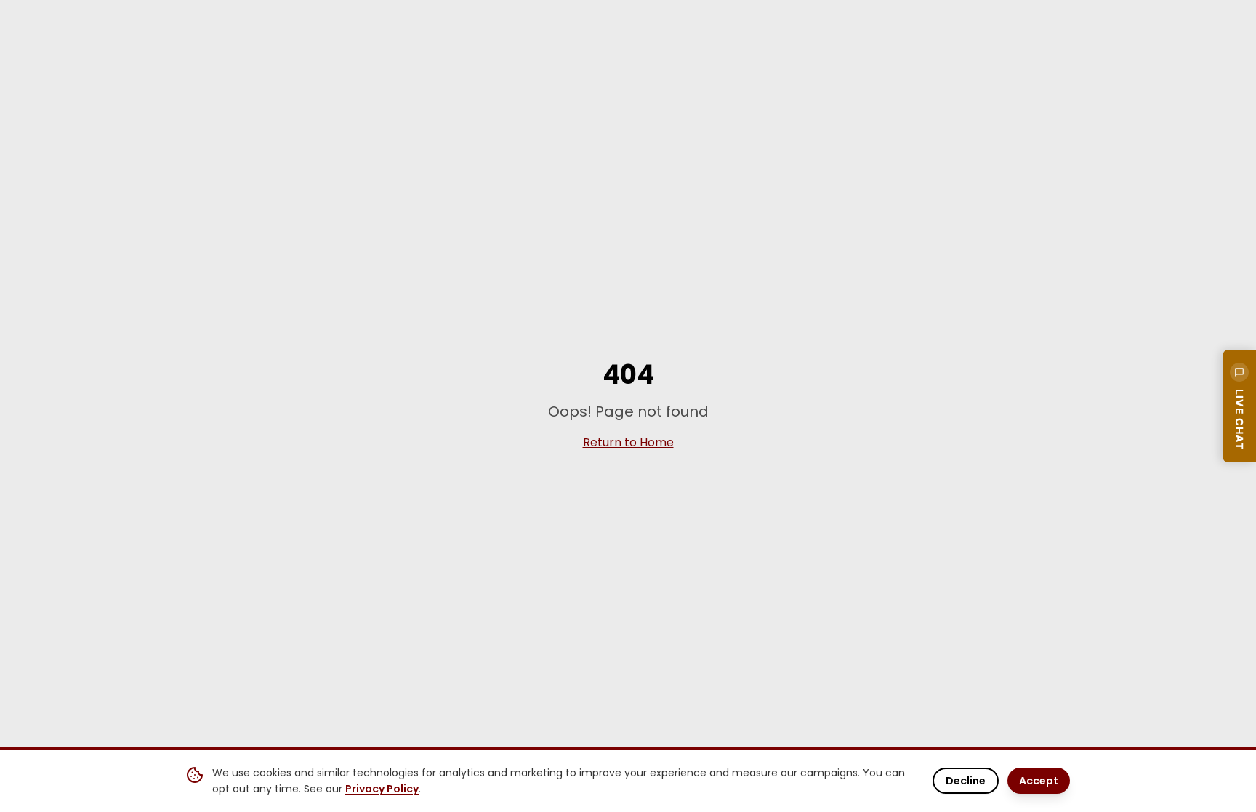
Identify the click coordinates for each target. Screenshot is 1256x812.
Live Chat (1239, 419)
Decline (966, 780)
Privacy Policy (382, 788)
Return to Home (628, 442)
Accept (1038, 780)
